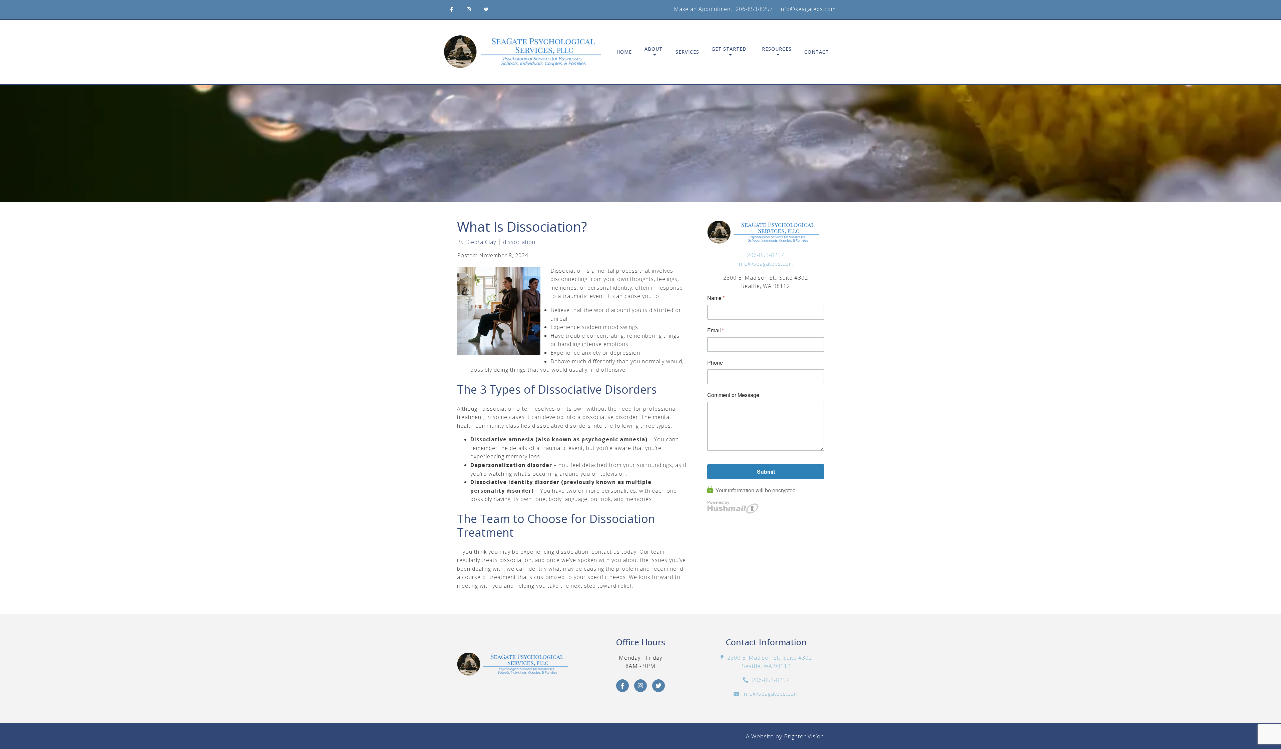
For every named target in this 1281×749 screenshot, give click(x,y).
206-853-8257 (754, 9)
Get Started (729, 49)
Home (624, 52)
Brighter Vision (804, 736)
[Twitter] (486, 9)
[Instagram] (469, 9)
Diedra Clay (480, 242)
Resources (777, 49)
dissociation (519, 242)
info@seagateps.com (808, 9)
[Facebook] (451, 9)
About (654, 49)
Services (687, 52)
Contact (816, 52)
